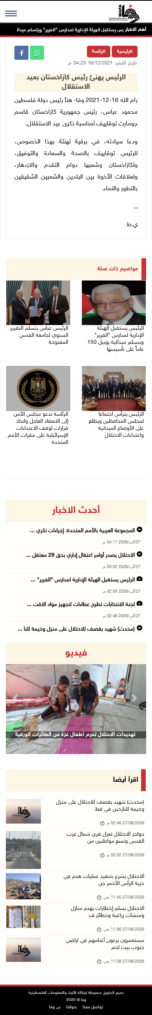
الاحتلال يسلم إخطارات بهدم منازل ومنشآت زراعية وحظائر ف (107, 912)
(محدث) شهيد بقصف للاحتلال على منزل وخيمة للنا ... (76, 629)
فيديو (76, 653)
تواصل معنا (93, 1007)
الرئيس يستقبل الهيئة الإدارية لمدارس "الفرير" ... (83, 580)
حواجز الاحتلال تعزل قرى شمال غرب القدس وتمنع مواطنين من (105, 838)
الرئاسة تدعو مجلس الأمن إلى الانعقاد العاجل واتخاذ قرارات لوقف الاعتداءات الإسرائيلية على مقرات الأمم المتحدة (38, 428)
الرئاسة (98, 51)
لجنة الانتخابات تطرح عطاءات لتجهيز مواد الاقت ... (81, 604)
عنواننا (72, 1007)
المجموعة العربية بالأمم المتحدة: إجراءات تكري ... (82, 530)
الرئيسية (125, 51)
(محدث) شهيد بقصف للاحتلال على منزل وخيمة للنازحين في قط (100, 806)
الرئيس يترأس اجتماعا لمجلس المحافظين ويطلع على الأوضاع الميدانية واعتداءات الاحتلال (116, 425)
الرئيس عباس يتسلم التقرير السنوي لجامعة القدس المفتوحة (39, 335)
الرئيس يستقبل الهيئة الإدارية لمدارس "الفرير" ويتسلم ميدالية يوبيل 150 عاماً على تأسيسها (115, 339)
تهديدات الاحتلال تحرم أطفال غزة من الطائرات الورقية (75, 734)
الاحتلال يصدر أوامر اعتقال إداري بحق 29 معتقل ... (80, 555)
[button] (16, 698)
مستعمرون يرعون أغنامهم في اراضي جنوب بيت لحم (104, 944)
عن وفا (55, 1007)
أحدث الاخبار (76, 510)
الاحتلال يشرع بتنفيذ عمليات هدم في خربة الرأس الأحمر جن (104, 880)
